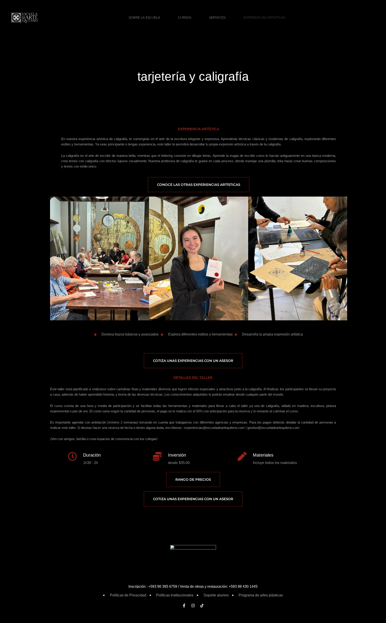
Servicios (217, 17)
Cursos (184, 17)
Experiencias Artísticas (264, 17)
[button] (55, 258)
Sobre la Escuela (144, 17)
